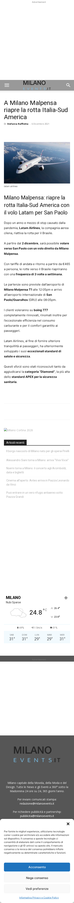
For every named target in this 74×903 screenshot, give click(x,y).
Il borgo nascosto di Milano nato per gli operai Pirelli (37, 451)
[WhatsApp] (26, 133)
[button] (68, 824)
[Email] (44, 133)
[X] (17, 133)
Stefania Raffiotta (17, 123)
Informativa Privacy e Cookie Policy (39, 897)
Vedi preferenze (37, 889)
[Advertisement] (37, 41)
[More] (53, 133)
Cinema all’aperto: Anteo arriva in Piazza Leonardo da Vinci (37, 482)
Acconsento (37, 867)
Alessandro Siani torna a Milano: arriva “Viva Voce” (37, 460)
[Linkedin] (35, 133)
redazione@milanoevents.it (37, 803)
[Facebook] (8, 133)
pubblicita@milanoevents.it (37, 816)
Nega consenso (37, 878)
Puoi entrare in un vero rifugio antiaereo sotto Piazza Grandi (34, 494)
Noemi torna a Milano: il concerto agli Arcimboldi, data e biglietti (36, 470)
